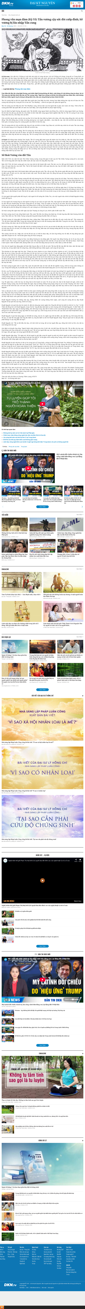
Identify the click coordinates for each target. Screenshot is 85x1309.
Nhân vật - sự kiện (6, 907)
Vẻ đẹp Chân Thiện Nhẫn (49, 627)
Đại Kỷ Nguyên (53, 1283)
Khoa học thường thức (71, 1272)
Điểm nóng (4, 560)
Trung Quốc (24, 446)
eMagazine (42, 1053)
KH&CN (68, 1265)
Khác (16, 1118)
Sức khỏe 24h (69, 1261)
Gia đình (59, 1252)
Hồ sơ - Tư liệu (11, 1254)
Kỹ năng (59, 1261)
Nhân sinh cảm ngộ (47, 598)
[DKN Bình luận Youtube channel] (77, 6)
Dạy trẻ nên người (48, 1261)
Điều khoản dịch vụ (35, 1287)
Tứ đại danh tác (23, 1259)
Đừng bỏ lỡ (42, 1140)
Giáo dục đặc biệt (48, 1252)
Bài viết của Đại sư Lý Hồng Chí (42, 695)
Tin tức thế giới (11, 1250)
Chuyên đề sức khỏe (70, 1252)
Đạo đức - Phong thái (6, 596)
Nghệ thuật (22, 1263)
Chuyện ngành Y (70, 1254)
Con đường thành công (49, 1257)
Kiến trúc (34, 1254)
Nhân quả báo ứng (6, 536)
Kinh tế (1, 1250)
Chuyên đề (22, 1261)
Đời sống (4, 627)
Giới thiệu (22, 1287)
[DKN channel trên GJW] (78, 3)
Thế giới (3, 659)
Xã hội (1, 1254)
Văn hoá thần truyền (34, 660)
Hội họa (33, 1252)
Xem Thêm (43, 506)
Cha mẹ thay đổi (47, 1259)
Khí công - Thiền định (71, 1257)
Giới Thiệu (11, 5)
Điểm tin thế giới (33, 536)
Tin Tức (3, 1006)
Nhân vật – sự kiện (42, 855)
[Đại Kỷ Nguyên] (7, 3)
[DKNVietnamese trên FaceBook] (73, 3)
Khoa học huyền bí (70, 1270)
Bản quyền (51, 1287)
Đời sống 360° (60, 1250)
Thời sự (59, 558)
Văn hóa (4, 15)
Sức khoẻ (59, 1268)
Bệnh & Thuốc (69, 1250)
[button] (82, 506)
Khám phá (59, 1259)
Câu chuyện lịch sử (14, 15)
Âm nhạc (34, 1250)
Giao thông (2, 1259)
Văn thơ (34, 1261)
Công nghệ (68, 1267)
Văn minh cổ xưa (36, 1259)
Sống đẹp (59, 1257)
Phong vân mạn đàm (14, 446)
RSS (27, 1287)
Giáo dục (46, 1247)
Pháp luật (2, 1257)
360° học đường (47, 1263)
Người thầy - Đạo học (48, 1254)
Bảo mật (44, 1287)
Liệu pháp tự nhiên (70, 1259)
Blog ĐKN (59, 1263)
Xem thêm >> (80, 514)
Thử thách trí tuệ (48, 1250)
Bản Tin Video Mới (44, 954)
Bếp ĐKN (59, 1254)
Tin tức (68, 1274)
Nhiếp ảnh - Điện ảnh (36, 1257)
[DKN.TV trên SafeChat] (71, 3)
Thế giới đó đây (11, 1257)
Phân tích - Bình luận (12, 1252)
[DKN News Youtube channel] (74, 6)
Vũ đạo (33, 1263)
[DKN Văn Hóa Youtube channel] (79, 6)
